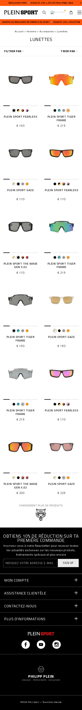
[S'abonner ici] (61, 401)
